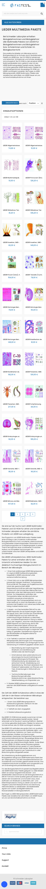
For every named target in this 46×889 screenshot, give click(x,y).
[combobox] (23, 13)
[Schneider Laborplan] (20, 5)
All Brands (41, 826)
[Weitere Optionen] (10, 816)
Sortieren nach (21, 103)
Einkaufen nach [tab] (12, 103)
